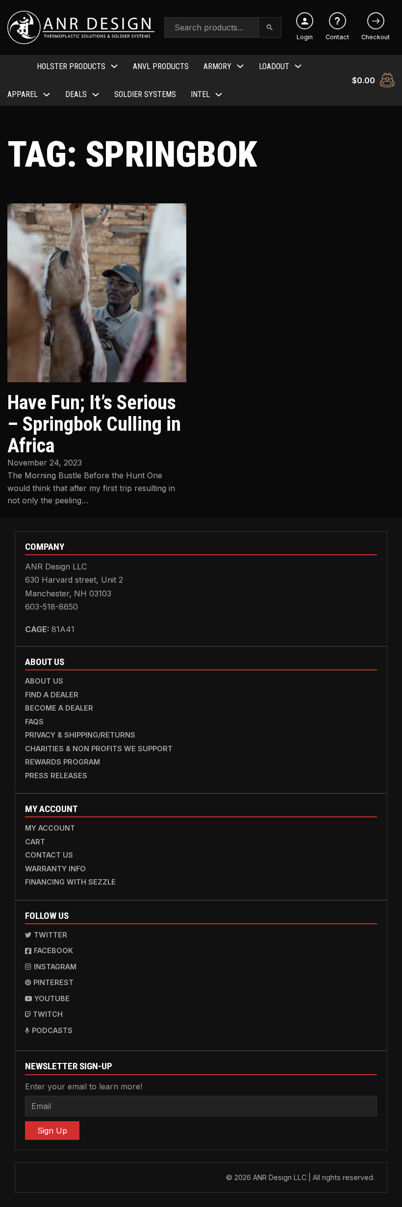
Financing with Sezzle (70, 882)
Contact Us (49, 855)
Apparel (22, 94)
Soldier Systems (145, 94)
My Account (50, 828)
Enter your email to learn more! (83, 1086)
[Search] (270, 27)
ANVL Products (161, 66)
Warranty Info (55, 868)
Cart (35, 842)
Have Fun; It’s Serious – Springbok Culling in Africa (94, 424)
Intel (200, 94)
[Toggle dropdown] (114, 66)
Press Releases (56, 775)
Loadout (274, 66)
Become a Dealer (59, 708)
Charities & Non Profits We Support (99, 748)
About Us (44, 681)
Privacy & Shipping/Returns (80, 735)
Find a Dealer (51, 694)
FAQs (34, 721)
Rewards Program (62, 762)
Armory (217, 66)
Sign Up (52, 1130)
